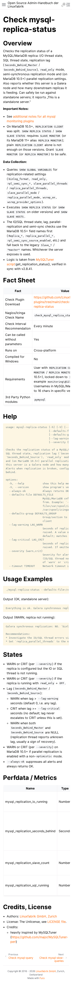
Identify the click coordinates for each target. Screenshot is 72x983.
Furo (42, 978)
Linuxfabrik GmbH (46, 971)
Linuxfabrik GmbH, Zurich (38, 916)
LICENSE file (56, 922)
